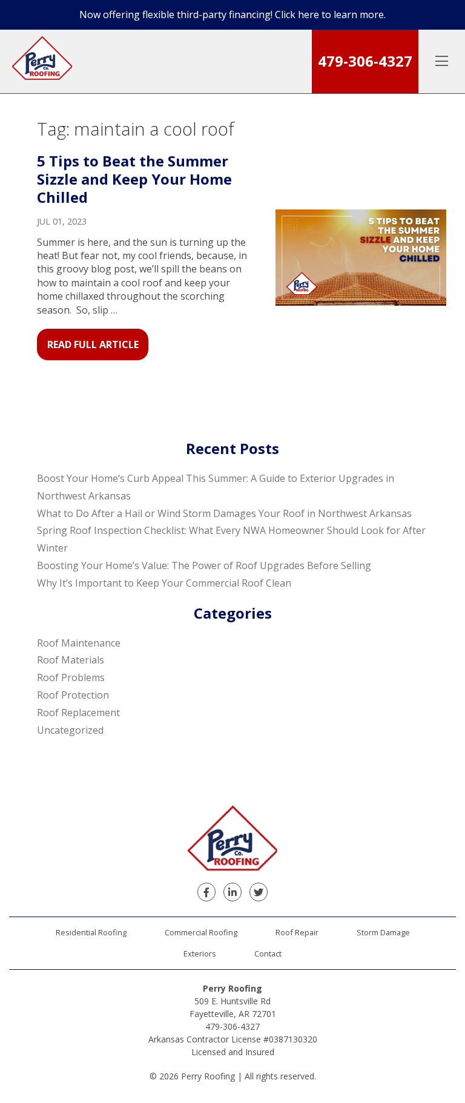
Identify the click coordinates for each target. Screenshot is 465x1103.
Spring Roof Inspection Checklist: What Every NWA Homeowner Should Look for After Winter (231, 539)
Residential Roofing (91, 932)
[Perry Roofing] (42, 61)
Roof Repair (296, 932)
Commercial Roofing (201, 932)
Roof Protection (73, 695)
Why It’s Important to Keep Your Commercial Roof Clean (164, 583)
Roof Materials (70, 660)
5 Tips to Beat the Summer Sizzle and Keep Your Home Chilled (134, 179)
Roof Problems (71, 677)
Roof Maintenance (78, 643)
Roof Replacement (78, 712)
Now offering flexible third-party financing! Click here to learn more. (232, 14)
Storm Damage (383, 932)
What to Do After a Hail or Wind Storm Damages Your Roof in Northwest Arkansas (224, 513)
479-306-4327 (365, 61)
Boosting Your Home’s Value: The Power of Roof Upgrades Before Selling (204, 565)
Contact (268, 953)
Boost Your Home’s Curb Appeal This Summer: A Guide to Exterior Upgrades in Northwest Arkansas (215, 487)
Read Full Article (93, 344)
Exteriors (199, 953)
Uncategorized (70, 730)
